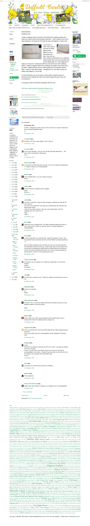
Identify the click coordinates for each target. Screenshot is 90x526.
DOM (59, 439)
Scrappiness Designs (36, 487)
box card (25, 419)
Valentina (78, 507)
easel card (54, 446)
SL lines (69, 493)
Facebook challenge (50, 450)
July (14, 222)
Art (49, 414)
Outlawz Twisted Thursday (51, 474)
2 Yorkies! (15, 255)
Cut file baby (78, 430)
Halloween (54, 455)
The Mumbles (51, 505)
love (21, 466)
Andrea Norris (77, 412)
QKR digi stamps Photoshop (25, 483)
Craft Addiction (57, 424)
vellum (16, 509)
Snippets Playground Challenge (29, 494)
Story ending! (28, 500)
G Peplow (27, 139)
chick (76, 421)
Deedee (71, 432)
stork (21, 500)
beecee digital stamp (60, 416)
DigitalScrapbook (13, 439)
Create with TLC (34, 428)
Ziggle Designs (72, 513)
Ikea (61, 456)
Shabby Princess (50, 487)
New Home (73, 471)
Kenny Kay (20, 462)
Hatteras (68, 455)
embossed (57, 448)
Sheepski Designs (13, 488)
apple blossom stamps (44, 414)
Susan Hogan (28, 162)
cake (10, 421)
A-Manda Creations (50, 410)
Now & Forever (26, 473)
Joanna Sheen (69, 458)
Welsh (29, 511)
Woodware (27, 513)
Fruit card (67, 451)
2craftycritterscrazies (24, 409)
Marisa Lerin (22, 467)
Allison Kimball (48, 412)
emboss (52, 448)
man (15, 467)
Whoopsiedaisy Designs (51, 511)
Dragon (22, 441)
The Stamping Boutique (75, 505)
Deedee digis (77, 432)
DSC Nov (31, 446)
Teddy (36, 503)
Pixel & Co (33, 480)
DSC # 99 (67, 444)
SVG (10, 501)
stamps (49, 498)
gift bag (47, 453)
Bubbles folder (41, 419)
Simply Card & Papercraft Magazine (64, 491)
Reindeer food (61, 483)
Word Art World (34, 513)
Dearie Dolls (40, 432)
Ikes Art (64, 456)
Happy (64, 455)
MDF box (28, 467)
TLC (29, 507)
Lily (40, 463)
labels (53, 462)
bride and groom (34, 419)
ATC (80, 414)
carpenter (50, 421)
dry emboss (74, 441)
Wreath (49, 513)
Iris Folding (23, 458)
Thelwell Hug (19, 507)
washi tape (42, 509)
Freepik (47, 451)
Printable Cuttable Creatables (51, 482)
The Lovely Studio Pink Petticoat (25, 505)
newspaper (11, 473)
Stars (61, 498)
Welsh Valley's (42, 511)
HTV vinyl (38, 456)
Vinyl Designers (33, 509)
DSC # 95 (49, 444)
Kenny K (15, 462)
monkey (46, 469)
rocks (79, 483)
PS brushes (69, 481)
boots (19, 419)
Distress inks (32, 439)
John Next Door (15, 460)
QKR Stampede (37, 483)
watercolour (57, 509)
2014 (13, 191)
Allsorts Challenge (56, 412)
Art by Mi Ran (54, 414)
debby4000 (27, 286)
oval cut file (60, 474)
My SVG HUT (67, 471)
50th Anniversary (34, 409)
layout (76, 462)
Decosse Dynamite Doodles (57, 432)
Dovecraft (12, 441)
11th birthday (34, 407)
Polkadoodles (20, 482)
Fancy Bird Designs (62, 450)
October (15, 209)
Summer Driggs (64, 500)
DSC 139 (27, 446)
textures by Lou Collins (50, 503)
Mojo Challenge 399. (34, 469)
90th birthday (28, 411)
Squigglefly (15, 498)
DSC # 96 (54, 444)
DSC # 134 (57, 443)
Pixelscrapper (73, 480)
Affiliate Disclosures (65, 27)
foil (32, 451)
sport (59, 496)
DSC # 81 (26, 444)
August (15, 218)
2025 (13, 165)
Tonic (32, 507)
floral (26, 451)
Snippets (20, 494)
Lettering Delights (30, 463)
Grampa (38, 455)
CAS (54, 421)
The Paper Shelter (58, 505)
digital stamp (60, 437)
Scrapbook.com (17, 487)
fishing (20, 451)
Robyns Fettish (74, 483)
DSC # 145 (78, 443)
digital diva (53, 435)
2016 (13, 186)
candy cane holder (16, 421)
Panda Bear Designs (72, 474)
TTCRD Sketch (53, 507)
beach (48, 416)
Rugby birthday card (26, 485)
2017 (13, 184)
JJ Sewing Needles (61, 458)
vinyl (28, 509)
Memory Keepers (50, 467)
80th (77, 409)
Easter (63, 446)
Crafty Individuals (16, 428)
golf (25, 455)
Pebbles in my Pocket (27, 478)
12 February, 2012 (29, 337)
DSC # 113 (32, 443)
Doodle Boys (64, 439)
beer (66, 416)
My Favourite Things (50, 471)
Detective (53, 433)
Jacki (27, 458)
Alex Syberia (19, 412)
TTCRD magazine (44, 507)
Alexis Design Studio (28, 412)
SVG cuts (18, 501)
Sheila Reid (22, 488)
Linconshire (69, 463)
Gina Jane (64, 453)
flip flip (23, 451)
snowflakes (39, 494)
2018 (13, 182)
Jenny (26, 200)
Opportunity (74, 473)
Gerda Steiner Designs (29, 453)
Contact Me (17, 25)
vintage (25, 509)
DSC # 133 (52, 443)
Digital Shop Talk (52, 437)
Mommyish (41, 469)
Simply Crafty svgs (50, 493)
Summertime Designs (75, 500)
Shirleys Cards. (44, 488)
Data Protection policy (53, 27)
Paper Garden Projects (25, 476)
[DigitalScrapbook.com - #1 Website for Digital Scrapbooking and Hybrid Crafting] (77, 101)
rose (10, 485)
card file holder (25, 421)
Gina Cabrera (58, 453)
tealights (33, 503)
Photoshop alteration (68, 478)
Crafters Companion (49, 426)
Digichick (19, 435)
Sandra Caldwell (48, 485)
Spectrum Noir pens (21, 496)
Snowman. (48, 494)
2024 (13, 167)
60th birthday (55, 409)
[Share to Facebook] (51, 117)
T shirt (69, 501)
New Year (78, 471)
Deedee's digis (14, 433)
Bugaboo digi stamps (63, 419)
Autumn (18, 416)
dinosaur (19, 439)
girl (75, 453)
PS (66, 482)
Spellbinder (46, 496)
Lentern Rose (15, 463)
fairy (56, 450)
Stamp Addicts (30, 498)
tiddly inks (25, 507)
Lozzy (23, 466)
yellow (67, 513)
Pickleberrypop (77, 478)
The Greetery (78, 503)
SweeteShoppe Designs (54, 501)
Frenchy (51, 451)
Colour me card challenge (15, 424)
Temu (43, 503)
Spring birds (74, 496)
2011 (12, 277)
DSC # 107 (27, 443)
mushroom (32, 471)
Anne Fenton (12, 414)
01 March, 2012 (28, 388)
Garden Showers (13, 453)
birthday (37, 417)
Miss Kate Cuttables (17, 469)
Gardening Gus (20, 453)
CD (58, 421)
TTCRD (37, 507)
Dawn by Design (32, 432)
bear (51, 416)
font (34, 451)
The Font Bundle (70, 503)
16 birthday (58, 407)
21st (70, 407)
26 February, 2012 (29, 378)
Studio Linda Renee (36, 500)
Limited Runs (44, 463)
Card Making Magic (35, 421)
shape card (58, 487)
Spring (70, 496)
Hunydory (54, 456)
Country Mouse (28, 259)
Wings (65, 511)
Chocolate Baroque (23, 423)
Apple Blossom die (24, 414)
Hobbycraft (22, 456)
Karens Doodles (54, 460)
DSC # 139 (73, 443)
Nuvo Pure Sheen (67, 473)
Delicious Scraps (24, 433)
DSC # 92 (40, 444)
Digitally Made (68, 437)
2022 (13, 172)
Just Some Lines (46, 460)
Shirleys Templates (53, 488)
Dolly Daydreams (29, 300)
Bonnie (26, 315)
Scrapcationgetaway (25, 487)
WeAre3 (11, 511)
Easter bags (68, 446)
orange (79, 473)
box (22, 419)
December (15, 200)
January (15, 272)
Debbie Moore (47, 432)
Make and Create (67, 466)
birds (26, 417)
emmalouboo (71, 448)
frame (44, 451)
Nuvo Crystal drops (44, 473)
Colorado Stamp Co (76, 423)
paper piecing (43, 476)
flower (29, 451)
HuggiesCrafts (28, 327)
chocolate (15, 423)
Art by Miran (61, 414)
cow (53, 424)
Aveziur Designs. (24, 416)
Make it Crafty (75, 466)
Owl (64, 474)
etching (11, 450)
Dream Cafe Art (58, 441)
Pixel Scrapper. (49, 480)
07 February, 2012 (29, 133)
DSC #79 (72, 444)
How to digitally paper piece (38, 27)
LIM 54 (14, 253)
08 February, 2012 (29, 230)
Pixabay (28, 480)
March (15, 231)
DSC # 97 (58, 444)
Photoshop (59, 478)
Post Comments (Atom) (35, 398)
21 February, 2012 (29, 368)
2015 (13, 189)
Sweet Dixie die (25, 501)
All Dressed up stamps (39, 412)
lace (56, 462)
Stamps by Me (56, 498)
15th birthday (53, 407)
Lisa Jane (27, 149)
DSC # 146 (11, 444)
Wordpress (40, 513)
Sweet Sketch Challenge (35, 501)
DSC (79, 441)
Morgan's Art (51, 469)
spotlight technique (64, 496)
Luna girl (26, 466)
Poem (15, 482)
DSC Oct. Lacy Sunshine (39, 446)
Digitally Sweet (77, 437)
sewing (43, 487)
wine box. (62, 511)
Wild (59, 511)
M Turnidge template (42, 466)
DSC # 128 (42, 443)
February (15, 234)
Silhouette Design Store (46, 491)
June (14, 224)
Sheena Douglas (72, 487)
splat (57, 496)
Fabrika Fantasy (42, 450)
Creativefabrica (14, 430)
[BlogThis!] (48, 117)
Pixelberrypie (66, 480)
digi (77, 433)
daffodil (17, 432)
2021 (13, 174)
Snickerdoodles (13, 494)
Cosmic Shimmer (39, 424)
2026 (13, 162)
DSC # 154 (17, 444)
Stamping (44, 498)
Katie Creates (73, 460)
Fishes (17, 451)
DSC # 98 (63, 444)
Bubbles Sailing (48, 419)
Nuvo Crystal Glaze (56, 473)
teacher (29, 503)
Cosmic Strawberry (48, 424)
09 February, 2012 (29, 281)
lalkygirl (26, 343)
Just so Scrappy (37, 460)
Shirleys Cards (36, 488)
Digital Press (63, 435)
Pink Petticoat (22, 480)
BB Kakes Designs (42, 416)
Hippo (19, 456)
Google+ (28, 455)
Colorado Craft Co (68, 423)
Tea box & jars (24, 503)
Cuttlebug (12, 432)
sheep (79, 487)
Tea (19, 503)
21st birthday (74, 407)
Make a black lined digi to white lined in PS (19, 27)
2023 (13, 170)
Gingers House (71, 453)
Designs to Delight (46, 433)
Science (57, 485)
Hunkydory (48, 456)
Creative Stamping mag (75, 428)
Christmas (47, 423)
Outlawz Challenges (29, 475)
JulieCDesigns (29, 460)
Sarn (25, 363)
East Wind (59, 446)
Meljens (36, 467)
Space (64, 494)
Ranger (48, 483)
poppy (26, 481)
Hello (16, 456)
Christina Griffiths (40, 423)
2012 (13, 196)
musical (36, 471)
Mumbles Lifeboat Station (15, 471)
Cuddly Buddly (52, 430)
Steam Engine (66, 498)
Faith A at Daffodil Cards (13, 64)
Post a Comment (27, 392)
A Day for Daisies (36, 411)
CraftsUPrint (75, 426)
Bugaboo (54, 419)
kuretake (49, 462)
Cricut (21, 430)
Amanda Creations (69, 412)
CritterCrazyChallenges (43, 430)
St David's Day (22, 498)
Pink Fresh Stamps (13, 480)
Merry (26, 222)
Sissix (57, 493)
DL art (51, 439)
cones (26, 424)
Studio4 (42, 500)
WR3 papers (45, 513)
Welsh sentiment (35, 511)
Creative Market (66, 428)
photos (54, 478)
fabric (37, 450)
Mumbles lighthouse (25, 471)
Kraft (36, 462)
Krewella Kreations (42, 462)
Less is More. (22, 463)
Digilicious (24, 435)
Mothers (73, 469)
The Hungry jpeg (13, 505)
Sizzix (65, 493)
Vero (19, 509)
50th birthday (42, 409)
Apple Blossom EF (33, 414)
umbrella (66, 507)
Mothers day (78, 469)
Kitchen (33, 462)
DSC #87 (18, 446)
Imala (79, 456)
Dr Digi (18, 441)
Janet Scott (36, 458)
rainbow (44, 483)
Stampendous (37, 498)
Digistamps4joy (41, 435)
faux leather (69, 450)
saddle (32, 485)
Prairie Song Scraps (32, 481)
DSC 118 (22, 446)
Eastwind (73, 446)
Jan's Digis (31, 458)
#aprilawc (11, 407)
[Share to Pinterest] (52, 117)
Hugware (42, 456)
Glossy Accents (16, 455)
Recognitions (25, 25)
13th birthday (40, 407)
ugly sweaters (60, 507)
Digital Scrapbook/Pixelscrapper (38, 437)
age (70, 411)
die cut (70, 433)
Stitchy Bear (12, 500)
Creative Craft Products (46, 428)
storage (18, 500)
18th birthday (65, 407)
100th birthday (27, 407)
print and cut (40, 481)
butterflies (71, 419)
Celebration (61, 421)
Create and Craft (25, 428)
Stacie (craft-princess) (30, 383)
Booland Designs (13, 419)
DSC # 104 (22, 443)
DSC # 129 (47, 443)
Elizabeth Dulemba (37, 448)
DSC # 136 (62, 443)
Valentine (11, 509)
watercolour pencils (65, 509)
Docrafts (56, 439)
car (21, 421)
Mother (69, 469)
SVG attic (14, 501)
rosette (13, 485)
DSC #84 (14, 446)
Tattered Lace (13, 503)
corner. (33, 424)
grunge (44, 455)
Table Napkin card (74, 501)
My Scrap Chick (59, 471)
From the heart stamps (58, 451)
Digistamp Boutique (32, 435)
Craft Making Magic (71, 424)
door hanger (78, 439)
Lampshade (72, 462)
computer (23, 424)
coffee (61, 423)
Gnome (22, 455)
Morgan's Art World (60, 469)
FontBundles (38, 451)
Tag (80, 501)
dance (26, 432)
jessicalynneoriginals (52, 458)
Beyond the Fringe (18, 417)
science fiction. (62, 485)
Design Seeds (39, 433)
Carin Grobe (45, 421)
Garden (78, 451)
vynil (39, 509)
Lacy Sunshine (61, 462)
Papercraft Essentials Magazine (54, 476)
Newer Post (25, 395)
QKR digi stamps (14, 483)
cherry (66, 421)
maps (17, 467)
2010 (13, 279)
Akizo (15, 412)
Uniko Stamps (71, 507)
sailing (35, 485)
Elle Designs (46, 448)
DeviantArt (57, 433)
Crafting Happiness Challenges (64, 426)
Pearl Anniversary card (14, 478)
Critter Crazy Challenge (30, 430)
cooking (30, 424)
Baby (29, 416)
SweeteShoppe (44, 501)
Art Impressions (69, 414)
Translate (77, 67)
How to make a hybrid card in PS (45, 25)
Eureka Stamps (19, 450)
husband (58, 456)
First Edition (75, 450)
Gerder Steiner (38, 453)
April (14, 229)
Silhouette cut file (33, 491)
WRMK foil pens (59, 513)
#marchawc (21, 407)
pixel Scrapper (41, 480)
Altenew (62, 412)
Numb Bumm (32, 473)
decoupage (66, 432)
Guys (47, 455)
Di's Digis (62, 433)
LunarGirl (35, 466)
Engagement (77, 448)
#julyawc (16, 407)
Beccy (53, 416)
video (22, 509)
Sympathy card (63, 501)
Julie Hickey (22, 460)
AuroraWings (12, 416)
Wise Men (11, 513)
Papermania (64, 476)
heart (71, 455)
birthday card (44, 418)
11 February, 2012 (29, 322)
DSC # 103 (17, 443)
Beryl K (26, 174)
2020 (13, 177)
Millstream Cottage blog (70, 467)
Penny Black (39, 478)
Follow (11, 73)
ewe (24, 450)
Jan (25, 275)
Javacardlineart (42, 458)
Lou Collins (16, 466)
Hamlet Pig (59, 455)
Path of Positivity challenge (74, 476)
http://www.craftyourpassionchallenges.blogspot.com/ (37, 88)
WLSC (22, 513)
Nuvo (37, 473)
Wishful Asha (17, 513)
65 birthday (73, 409)
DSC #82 (76, 444)
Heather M (12, 456)
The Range (66, 505)
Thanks (65, 503)
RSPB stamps (18, 485)
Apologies (18, 414)
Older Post (66, 395)
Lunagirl (31, 466)
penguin (34, 478)
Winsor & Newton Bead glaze (74, 511)
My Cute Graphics (42, 471)
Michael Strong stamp (59, 467)
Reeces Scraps (54, 483)
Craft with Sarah (29, 426)
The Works (12, 507)
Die (66, 433)
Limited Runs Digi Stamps (57, 463)
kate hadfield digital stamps (64, 460)
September (15, 214)
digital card (48, 435)
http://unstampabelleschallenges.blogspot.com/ (29, 102)
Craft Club (64, 424)
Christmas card (55, 423)
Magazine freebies (55, 466)
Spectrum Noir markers (35, 496)
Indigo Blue (12, 458)
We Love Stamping (75, 509)
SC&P (53, 485)
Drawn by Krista (51, 441)
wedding (16, 511)
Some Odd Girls (59, 494)
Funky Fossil (72, 451)
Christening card (32, 423)
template (40, 503)
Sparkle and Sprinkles (71, 494)
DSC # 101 (11, 443)
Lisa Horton (75, 463)
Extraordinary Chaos (31, 450)
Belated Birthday (71, 416)
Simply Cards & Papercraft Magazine (33, 493)
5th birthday (48, 409)
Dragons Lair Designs (41, 441)
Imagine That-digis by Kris (72, 456)
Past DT (33, 25)
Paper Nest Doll (36, 476)
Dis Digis (24, 439)
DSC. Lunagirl (48, 446)
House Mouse (32, 456)
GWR (50, 455)
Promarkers (62, 481)
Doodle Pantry (71, 439)
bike (24, 417)
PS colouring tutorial (60, 25)
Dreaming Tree (66, 441)
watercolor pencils (49, 509)
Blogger (78, 516)
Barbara (26, 373)
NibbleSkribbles (18, 473)
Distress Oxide (44, 439)
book (75, 417)
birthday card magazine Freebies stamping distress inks (61, 417)
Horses (14, 269)
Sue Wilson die (49, 500)
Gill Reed (51, 453)
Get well (44, 453)
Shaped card (64, 487)
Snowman (44, 494)
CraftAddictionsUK (37, 426)
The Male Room (40, 505)
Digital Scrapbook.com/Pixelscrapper (18, 437)
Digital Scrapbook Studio (74, 435)
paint (66, 474)
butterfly (75, 419)
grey (41, 455)
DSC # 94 (44, 444)
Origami (11, 474)
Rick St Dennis (67, 483)
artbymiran (75, 414)
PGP (51, 478)
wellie (26, 511)
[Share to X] (49, 117)
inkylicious (17, 458)
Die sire (74, 433)
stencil (78, 498)
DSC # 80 (22, 444)
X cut (64, 513)
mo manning (26, 469)
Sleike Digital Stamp (76, 493)
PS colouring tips (77, 481)
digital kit (58, 435)
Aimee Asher (74, 410)
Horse (26, 456)
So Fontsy (53, 494)
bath (37, 416)
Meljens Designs (42, 467)
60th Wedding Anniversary (64, 409)
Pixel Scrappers (58, 480)
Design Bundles (31, 433)
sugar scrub (57, 500)
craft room (78, 424)
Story (24, 500)
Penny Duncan (46, 478)
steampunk (73, 498)
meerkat (32, 467)
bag (32, 416)
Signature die (78, 488)
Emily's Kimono (64, 448)
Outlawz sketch (40, 475)
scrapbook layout (70, 485)
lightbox (37, 463)
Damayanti (21, 432)
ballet (34, 416)
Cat (56, 421)
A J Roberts (43, 410)
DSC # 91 (35, 444)
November (15, 205)
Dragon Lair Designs (30, 441)
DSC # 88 (31, 444)
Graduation (33, 455)
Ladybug (67, 462)
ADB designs (66, 410)
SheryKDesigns (28, 488)
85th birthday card (20, 410)
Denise (26, 186)
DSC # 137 (68, 443)
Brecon (28, 419)
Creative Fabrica (56, 428)
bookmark (78, 417)
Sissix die (61, 493)
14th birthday (46, 407)
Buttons (79, 419)
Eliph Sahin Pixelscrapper (26, 448)
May (14, 227)
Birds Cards (31, 417)
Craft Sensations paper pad (17, 426)
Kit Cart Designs (27, 462)
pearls (21, 478)
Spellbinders (52, 496)
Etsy (14, 450)
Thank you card (59, 503)
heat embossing (77, 455)
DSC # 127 (37, 443)
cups (57, 430)
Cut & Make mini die (70, 430)
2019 (13, 179)
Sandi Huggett (40, 485)
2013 (13, 194)
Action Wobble (59, 411)
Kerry (25, 235)
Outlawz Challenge (18, 475)
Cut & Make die (61, 430)
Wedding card (21, 511)
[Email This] (47, 117)
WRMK (53, 513)
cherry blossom (71, 421)
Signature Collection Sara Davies (66, 488)
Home (10, 25)
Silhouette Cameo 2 (18, 491)
